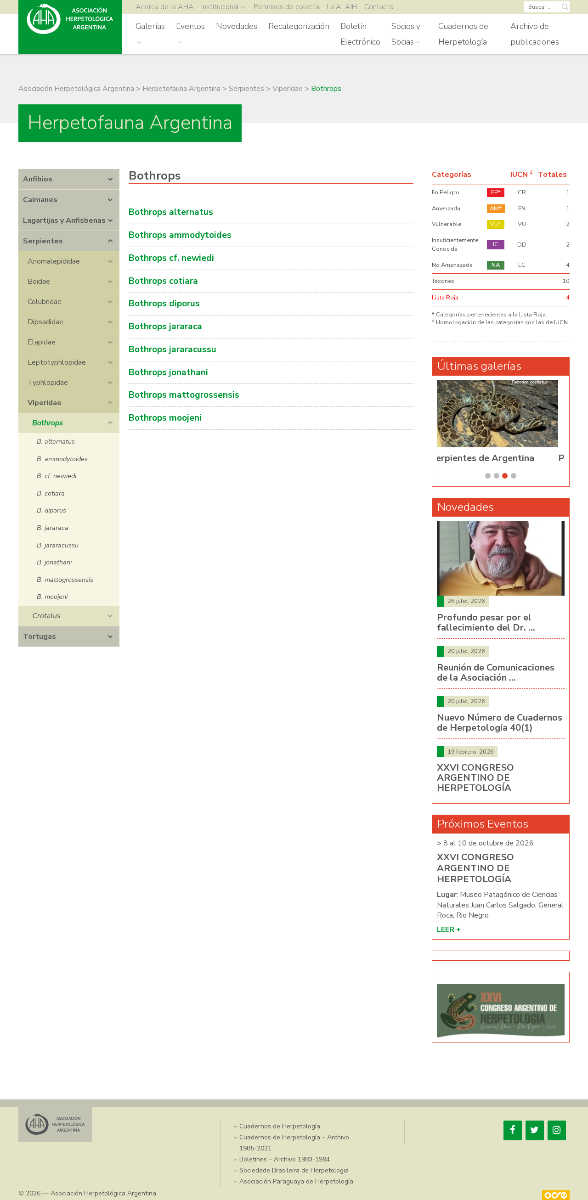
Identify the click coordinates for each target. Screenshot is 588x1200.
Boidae (39, 281)
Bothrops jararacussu (172, 349)
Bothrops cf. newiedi (171, 258)
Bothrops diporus (164, 304)
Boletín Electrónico (360, 34)
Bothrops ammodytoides (180, 235)
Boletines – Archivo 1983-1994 (284, 1159)
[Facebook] (512, 1130)
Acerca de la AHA (165, 7)
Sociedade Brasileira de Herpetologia (294, 1170)
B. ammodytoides (62, 458)
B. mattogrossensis (65, 579)
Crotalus (46, 616)
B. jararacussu (58, 545)
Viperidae (45, 403)
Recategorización (298, 26)
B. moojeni (52, 596)
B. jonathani (54, 562)
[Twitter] (535, 1130)
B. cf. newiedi (56, 475)
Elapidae (42, 342)
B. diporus (51, 510)
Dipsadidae (45, 322)
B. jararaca (52, 527)
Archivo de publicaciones (534, 34)
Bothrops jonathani (168, 372)
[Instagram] (557, 1130)
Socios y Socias (405, 34)
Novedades (236, 26)
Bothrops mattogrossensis (184, 395)
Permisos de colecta (286, 7)
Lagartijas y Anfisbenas (64, 220)
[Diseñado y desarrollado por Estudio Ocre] (556, 1195)
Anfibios (37, 179)
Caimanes (40, 200)
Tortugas (39, 636)
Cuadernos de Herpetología (463, 34)
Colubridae (45, 302)
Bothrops (47, 423)
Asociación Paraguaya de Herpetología (296, 1181)
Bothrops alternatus (171, 212)
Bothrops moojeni (165, 418)
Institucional (220, 7)
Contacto (379, 7)
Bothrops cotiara (163, 281)
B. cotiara (51, 493)
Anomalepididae (54, 261)
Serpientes (43, 241)
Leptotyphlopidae (57, 362)
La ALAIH (342, 7)
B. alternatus (56, 441)
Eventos (190, 26)
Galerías (150, 26)
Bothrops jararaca (165, 326)
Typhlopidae (48, 382)
